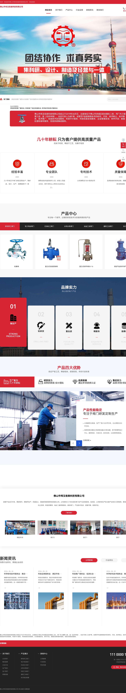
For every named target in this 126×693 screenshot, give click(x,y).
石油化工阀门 (49, 226)
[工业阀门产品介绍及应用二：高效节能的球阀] (85, 600)
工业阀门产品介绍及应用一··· (50, 574)
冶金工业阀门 (88, 226)
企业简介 (5, 659)
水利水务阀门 (69, 226)
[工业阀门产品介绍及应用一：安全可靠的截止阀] (51, 600)
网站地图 (32, 2)
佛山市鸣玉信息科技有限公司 (11, 7)
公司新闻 (89, 560)
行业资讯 (109, 560)
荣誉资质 (5, 674)
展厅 (117, 537)
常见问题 (43, 665)
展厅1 (85, 537)
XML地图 (21, 689)
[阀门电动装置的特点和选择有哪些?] (17, 606)
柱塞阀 (16, 266)
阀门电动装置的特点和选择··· (16, 574)
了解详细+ (69, 513)
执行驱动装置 (25, 677)
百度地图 (27, 689)
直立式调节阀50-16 (86, 266)
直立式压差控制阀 (51, 266)
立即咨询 (86, 440)
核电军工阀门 (10, 226)
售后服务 (5, 662)
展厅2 (53, 537)
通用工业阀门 (108, 226)
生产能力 (5, 668)
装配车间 (20, 537)
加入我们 (5, 671)
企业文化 (5, 665)
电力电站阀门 (29, 226)
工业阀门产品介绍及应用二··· (84, 574)
